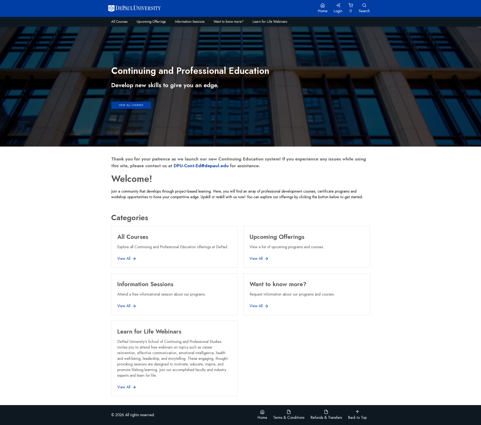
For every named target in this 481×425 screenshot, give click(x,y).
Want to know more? (229, 21)
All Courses (119, 21)
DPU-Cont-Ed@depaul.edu (201, 165)
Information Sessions (190, 21)
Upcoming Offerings (151, 21)
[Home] (134, 8)
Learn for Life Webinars (270, 21)
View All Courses (131, 105)
